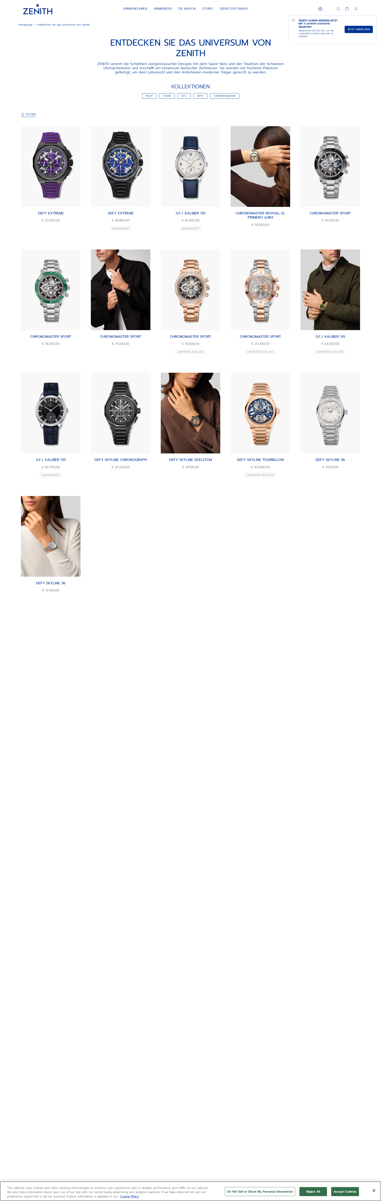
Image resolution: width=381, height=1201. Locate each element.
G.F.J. (184, 96)
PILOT (149, 96)
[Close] (374, 1190)
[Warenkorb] (347, 9)
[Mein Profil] (356, 9)
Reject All (313, 1191)
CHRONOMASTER (224, 96)
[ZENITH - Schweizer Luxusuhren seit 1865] (38, 8)
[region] (190, 1191)
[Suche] (338, 8)
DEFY (200, 96)
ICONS (167, 96)
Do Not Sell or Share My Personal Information (260, 1191)
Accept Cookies (345, 1191)
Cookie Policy (129, 1196)
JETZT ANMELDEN (359, 29)
